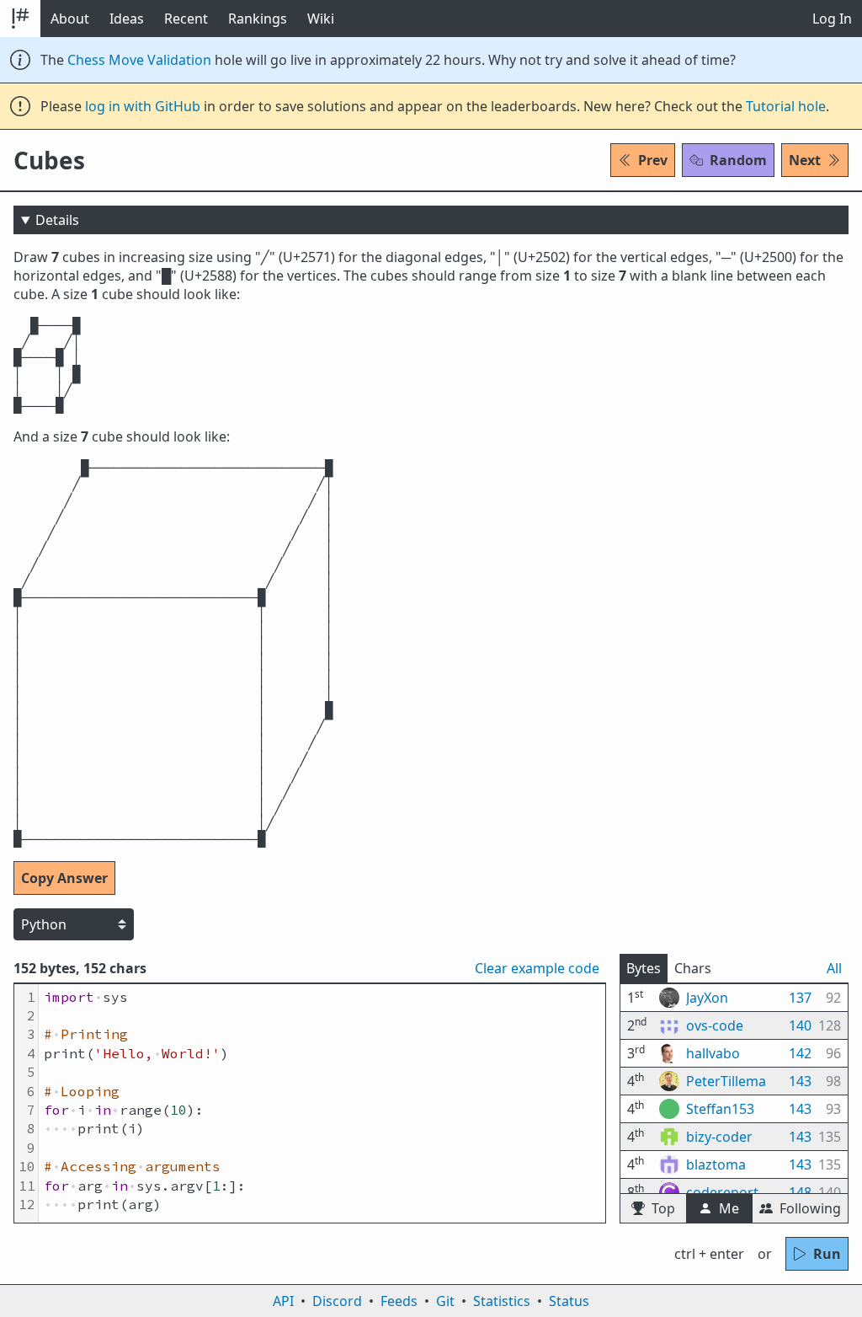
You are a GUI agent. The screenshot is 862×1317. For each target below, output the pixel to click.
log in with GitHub (142, 106)
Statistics (501, 1301)
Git (445, 1301)
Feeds (399, 1301)
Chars (692, 968)
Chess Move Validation (139, 60)
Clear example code (537, 968)
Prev (653, 160)
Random (738, 160)
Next (805, 160)
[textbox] (322, 1103)
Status (569, 1301)
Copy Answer (64, 878)
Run (827, 1254)
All (834, 968)
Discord (337, 1301)
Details (57, 220)
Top (663, 1208)
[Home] (20, 18)
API (283, 1301)
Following (810, 1208)
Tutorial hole (786, 106)
